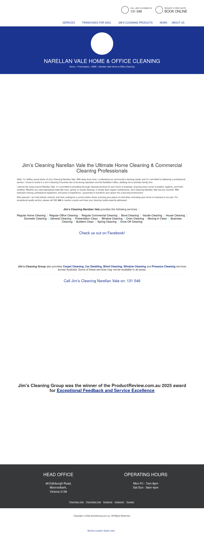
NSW (94, 66)
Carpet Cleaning (73, 266)
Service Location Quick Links (101, 530)
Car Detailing (93, 266)
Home (72, 66)
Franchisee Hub (93, 501)
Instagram (119, 501)
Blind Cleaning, (113, 266)
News (163, 22)
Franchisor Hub (76, 501)
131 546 (133, 280)
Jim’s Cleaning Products (135, 22)
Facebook (107, 501)
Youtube (130, 501)
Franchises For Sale (97, 22)
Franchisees (83, 66)
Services (69, 22)
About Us (178, 22)
